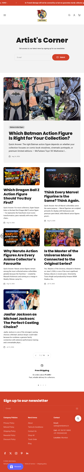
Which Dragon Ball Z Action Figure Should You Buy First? (21, 196)
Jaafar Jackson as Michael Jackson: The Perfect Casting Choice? (21, 320)
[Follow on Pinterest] (21, 453)
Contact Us (32, 431)
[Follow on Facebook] (5, 453)
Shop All (31, 435)
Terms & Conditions (35, 427)
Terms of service (30, 464)
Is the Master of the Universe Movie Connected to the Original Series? (61, 257)
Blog (30, 443)
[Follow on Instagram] (16, 453)
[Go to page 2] (48, 355)
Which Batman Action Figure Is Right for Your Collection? (41, 135)
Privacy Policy (9, 423)
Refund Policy (9, 427)
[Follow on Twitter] (10, 453)
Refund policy (8, 464)
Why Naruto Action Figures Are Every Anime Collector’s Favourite (21, 257)
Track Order (32, 439)
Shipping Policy (10, 431)
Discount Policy (10, 439)
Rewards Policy (9, 435)
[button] (78, 418)
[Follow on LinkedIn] (27, 453)
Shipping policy (42, 464)
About (30, 423)
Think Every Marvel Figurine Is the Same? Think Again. (61, 196)
